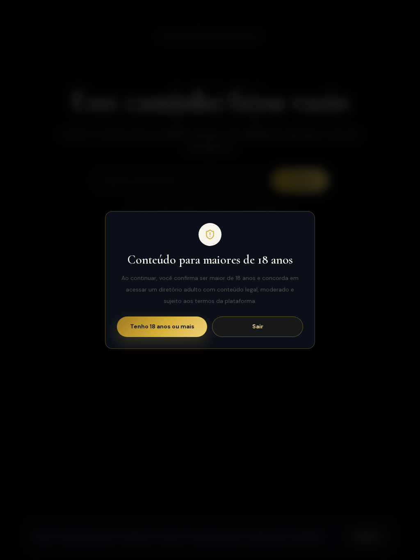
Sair (257, 326)
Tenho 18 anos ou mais (162, 326)
